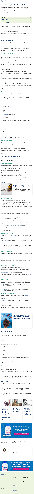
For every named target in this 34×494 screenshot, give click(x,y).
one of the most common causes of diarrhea (15, 172)
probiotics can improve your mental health (15, 225)
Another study (5, 289)
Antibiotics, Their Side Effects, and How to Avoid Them (21, 186)
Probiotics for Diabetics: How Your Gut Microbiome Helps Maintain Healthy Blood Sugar (21, 316)
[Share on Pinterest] (4, 12)
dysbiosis (11, 102)
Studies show (23, 174)
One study (4, 284)
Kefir (3, 347)
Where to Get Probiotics (5, 22)
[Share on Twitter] (3, 12)
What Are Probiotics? (5, 19)
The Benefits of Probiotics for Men (7, 20)
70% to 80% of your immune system (10, 235)
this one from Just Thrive (10, 374)
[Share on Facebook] (2, 12)
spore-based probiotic (19, 374)
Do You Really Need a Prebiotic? (16, 409)
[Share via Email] (7, 12)
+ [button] (31, 19)
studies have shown (6, 240)
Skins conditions (5, 114)
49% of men (5, 204)
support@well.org (14, 490)
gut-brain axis (28, 212)
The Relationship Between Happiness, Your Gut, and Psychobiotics (6, 413)
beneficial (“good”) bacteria (17, 67)
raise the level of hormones (10, 286)
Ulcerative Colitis (5, 134)
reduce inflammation (12, 243)
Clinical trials (3, 300)
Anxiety (4, 106)
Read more (16, 192)
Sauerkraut (4, 351)
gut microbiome (5, 77)
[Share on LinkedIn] (6, 12)
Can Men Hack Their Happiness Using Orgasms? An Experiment (27, 412)
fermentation (3, 358)
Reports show (5, 202)
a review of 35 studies (22, 177)
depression (8, 106)
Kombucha (4, 348)
